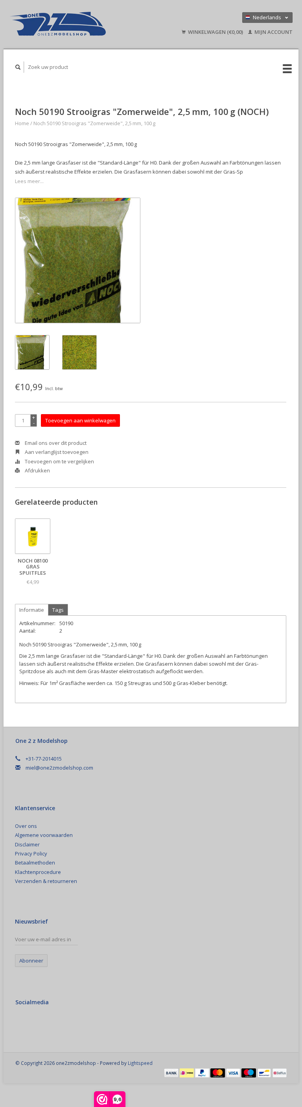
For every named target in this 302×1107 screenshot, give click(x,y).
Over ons (26, 825)
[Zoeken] (18, 67)
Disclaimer (27, 844)
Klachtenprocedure (38, 872)
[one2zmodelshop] (75, 24)
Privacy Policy (31, 853)
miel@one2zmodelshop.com (59, 767)
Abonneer (31, 960)
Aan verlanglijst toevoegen (56, 451)
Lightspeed (140, 1063)
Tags (58, 609)
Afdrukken (37, 470)
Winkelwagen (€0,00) (215, 31)
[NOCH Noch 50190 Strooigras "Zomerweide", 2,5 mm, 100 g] (77, 260)
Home (22, 123)
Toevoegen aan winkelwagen (80, 420)
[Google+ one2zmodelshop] (39, 1023)
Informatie (31, 609)
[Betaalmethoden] (172, 1072)
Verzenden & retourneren (46, 881)
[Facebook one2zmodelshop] (23, 1023)
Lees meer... (29, 181)
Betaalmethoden (35, 862)
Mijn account (273, 31)
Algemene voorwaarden (44, 835)
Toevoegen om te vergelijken (59, 461)
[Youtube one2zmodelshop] (55, 1023)
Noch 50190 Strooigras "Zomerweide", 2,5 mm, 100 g (94, 123)
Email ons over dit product (55, 442)
